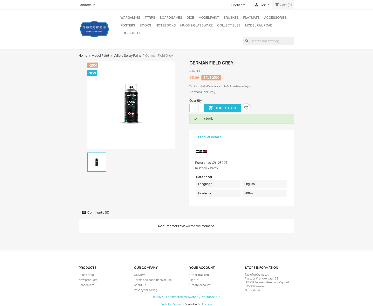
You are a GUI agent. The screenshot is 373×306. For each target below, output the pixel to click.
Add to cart (222, 108)
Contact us (87, 5)
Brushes (231, 17)
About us (140, 285)
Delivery (139, 275)
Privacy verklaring (145, 290)
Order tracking (199, 275)
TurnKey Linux (205, 303)
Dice (190, 17)
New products (88, 280)
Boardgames (171, 17)
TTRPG (150, 17)
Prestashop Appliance (172, 303)
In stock (201, 168)
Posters (127, 25)
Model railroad (259, 25)
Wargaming (130, 17)
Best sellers (86, 285)
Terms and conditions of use (153, 280)
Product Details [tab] (209, 137)
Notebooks (166, 25)
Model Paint (209, 17)
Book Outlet (131, 33)
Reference (203, 163)
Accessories (275, 17)
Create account (200, 285)
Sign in (193, 280)
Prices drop (86, 275)
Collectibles (229, 25)
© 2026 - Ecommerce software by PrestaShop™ (186, 297)
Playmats (251, 17)
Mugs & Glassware (196, 25)
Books (145, 25)
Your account (202, 267)
